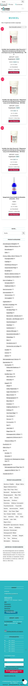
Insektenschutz (10, 328)
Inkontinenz (11, 516)
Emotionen (9, 404)
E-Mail (5, 662)
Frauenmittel (18, 506)
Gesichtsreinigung (10, 322)
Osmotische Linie (10, 343)
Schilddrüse (17, 527)
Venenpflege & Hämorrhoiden (12, 276)
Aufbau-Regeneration (11, 388)
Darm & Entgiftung (7, 280)
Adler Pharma (9, 376)
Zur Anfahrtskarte (8, 621)
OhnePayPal (6, 444)
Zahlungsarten (7, 606)
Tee (4, 450)
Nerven (11, 527)
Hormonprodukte (7, 292)
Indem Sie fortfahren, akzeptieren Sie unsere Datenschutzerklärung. (14, 667)
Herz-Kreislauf (10, 416)
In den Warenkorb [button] (13, 72)
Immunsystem (10, 422)
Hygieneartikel (6, 301)
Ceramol (7, 352)
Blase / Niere (18, 495)
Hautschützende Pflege (10, 267)
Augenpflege (9, 312)
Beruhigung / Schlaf (15, 492)
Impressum (5, 684)
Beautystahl (7, 307)
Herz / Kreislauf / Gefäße (9, 514)
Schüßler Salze (8, 374)
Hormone (8, 419)
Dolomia (7, 355)
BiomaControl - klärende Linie (13, 315)
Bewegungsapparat (11, 397)
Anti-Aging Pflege (10, 309)
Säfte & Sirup (6, 447)
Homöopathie (8, 365)
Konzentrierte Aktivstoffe (12, 334)
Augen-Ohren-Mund (11, 391)
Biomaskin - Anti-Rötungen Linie (14, 318)
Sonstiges (14, 535)
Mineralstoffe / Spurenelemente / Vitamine (14, 524)
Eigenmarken (7, 500)
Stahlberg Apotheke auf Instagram (15, 631)
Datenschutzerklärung (14, 684)
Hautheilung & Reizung (10, 264)
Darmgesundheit (9, 283)
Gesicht (21, 508)
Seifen (6, 252)
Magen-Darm (9, 431)
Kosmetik (6, 519)
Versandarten (7, 604)
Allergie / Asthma (20, 484)
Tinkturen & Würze (9, 441)
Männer (5, 527)
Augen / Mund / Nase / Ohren (11, 489)
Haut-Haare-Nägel (10, 413)
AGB (5, 602)
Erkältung (8, 410)
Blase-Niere (9, 401)
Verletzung (14, 538)
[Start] (26, 650)
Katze (17, 516)
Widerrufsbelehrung (9, 610)
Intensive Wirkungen (11, 331)
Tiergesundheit (6, 464)
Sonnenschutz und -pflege (12, 346)
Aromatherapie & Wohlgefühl (10, 243)
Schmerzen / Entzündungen (10, 530)
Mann (7, 340)
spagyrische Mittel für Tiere (11, 470)
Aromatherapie (8, 249)
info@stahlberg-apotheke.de (11, 593)
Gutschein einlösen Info (9, 675)
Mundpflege (7, 270)
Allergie (8, 385)
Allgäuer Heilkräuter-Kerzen (11, 246)
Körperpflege (9, 337)
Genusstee (7, 456)
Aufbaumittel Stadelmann (12, 367)
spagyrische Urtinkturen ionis (13, 437)
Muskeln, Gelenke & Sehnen (12, 273)
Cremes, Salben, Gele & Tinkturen (11, 256)
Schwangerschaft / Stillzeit (10, 533)
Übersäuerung (15, 541)
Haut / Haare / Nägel (14, 511)
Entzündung (6, 503)
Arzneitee (7, 453)
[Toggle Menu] (23, 8)
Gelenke (6, 508)
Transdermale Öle (7, 473)
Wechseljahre (7, 541)
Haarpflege (9, 325)
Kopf (7, 425)
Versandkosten (15, 67)
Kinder (21, 516)
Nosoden (8, 370)
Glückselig (9, 379)
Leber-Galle (9, 428)
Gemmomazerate (7, 289)
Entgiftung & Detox (9, 286)
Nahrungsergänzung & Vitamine (10, 359)
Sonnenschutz (7, 535)
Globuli (5, 511)
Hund (5, 516)
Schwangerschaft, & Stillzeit (13, 434)
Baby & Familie (10, 394)
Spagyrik (7, 383)
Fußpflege (7, 261)
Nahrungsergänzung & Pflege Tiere (13, 467)
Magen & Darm (7, 522)
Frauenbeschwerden (9, 506)
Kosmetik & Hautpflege (8, 304)
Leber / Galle (13, 519)
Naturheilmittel (6, 362)
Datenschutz (7, 608)
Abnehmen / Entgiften (9, 484)
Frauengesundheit (9, 258)
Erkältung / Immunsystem (17, 503)
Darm (11, 497)
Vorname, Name (7, 657)
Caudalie (7, 349)
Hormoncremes (8, 295)
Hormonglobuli (8, 298)
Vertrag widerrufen (11, 612)
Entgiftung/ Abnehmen (11, 407)
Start (2, 12)
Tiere (8, 538)
